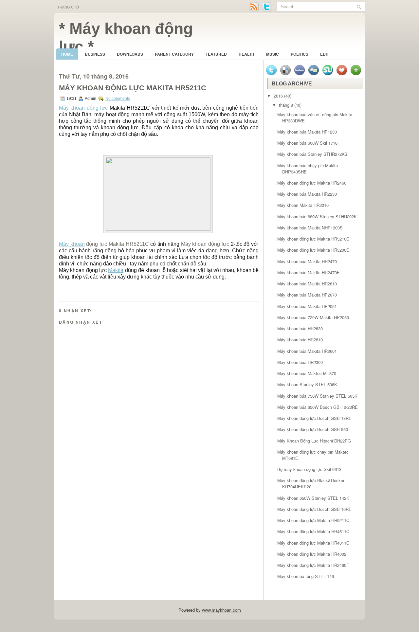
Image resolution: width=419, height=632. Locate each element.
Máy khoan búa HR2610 (300, 339)
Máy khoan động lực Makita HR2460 (311, 183)
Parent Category (174, 54)
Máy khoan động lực (83, 108)
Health (246, 54)
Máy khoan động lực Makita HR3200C (313, 250)
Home (67, 54)
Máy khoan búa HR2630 (300, 328)
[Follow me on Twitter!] (267, 10)
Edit (324, 54)
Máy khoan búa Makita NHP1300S (310, 228)
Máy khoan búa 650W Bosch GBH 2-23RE (317, 407)
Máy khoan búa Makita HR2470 (307, 261)
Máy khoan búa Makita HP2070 (307, 295)
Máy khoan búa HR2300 (300, 362)
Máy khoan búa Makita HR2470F (308, 272)
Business (95, 54)
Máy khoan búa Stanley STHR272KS (312, 154)
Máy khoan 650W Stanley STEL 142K (313, 498)
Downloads (130, 54)
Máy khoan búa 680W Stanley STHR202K (317, 216)
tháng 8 (286, 105)
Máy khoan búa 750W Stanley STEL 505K (317, 396)
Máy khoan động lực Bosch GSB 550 (312, 429)
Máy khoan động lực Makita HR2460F (313, 565)
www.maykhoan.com (221, 610)
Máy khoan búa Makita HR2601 (307, 351)
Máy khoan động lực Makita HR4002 (311, 554)
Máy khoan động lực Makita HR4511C (313, 531)
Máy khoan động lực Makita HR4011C (313, 543)
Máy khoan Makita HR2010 (303, 205)
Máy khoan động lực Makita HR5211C (132, 88)
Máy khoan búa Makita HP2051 (307, 306)
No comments (117, 98)
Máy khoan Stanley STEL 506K (307, 384)
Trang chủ (68, 7)
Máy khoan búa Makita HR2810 (307, 283)
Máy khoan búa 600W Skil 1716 (307, 143)
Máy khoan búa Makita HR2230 (307, 194)
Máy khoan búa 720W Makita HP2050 (313, 317)
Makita (115, 270)
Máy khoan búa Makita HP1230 (307, 132)
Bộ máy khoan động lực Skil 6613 (309, 469)
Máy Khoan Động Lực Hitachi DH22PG (314, 441)
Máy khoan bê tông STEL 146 (305, 576)
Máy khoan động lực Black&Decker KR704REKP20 (310, 483)
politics (299, 54)
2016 (278, 96)
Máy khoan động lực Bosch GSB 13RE (314, 418)
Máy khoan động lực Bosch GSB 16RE (314, 509)
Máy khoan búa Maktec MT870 (306, 373)
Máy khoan (72, 244)
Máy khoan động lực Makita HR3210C (313, 239)
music (272, 54)
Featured (216, 54)
